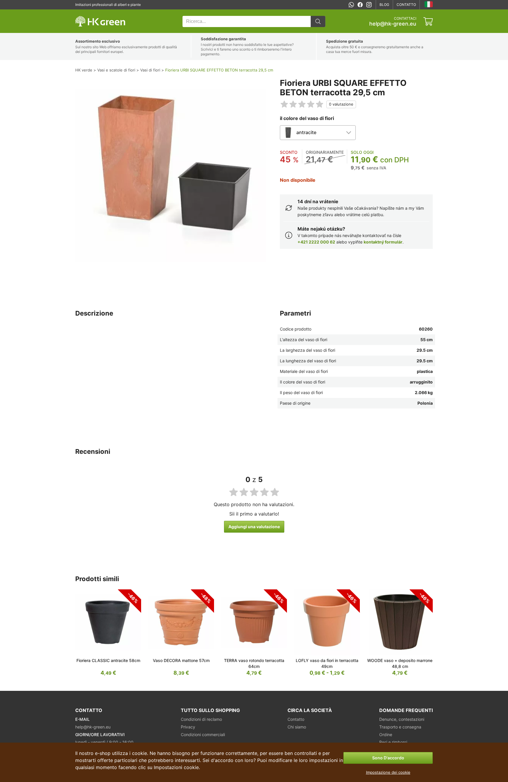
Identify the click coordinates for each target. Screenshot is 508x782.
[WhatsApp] (351, 4)
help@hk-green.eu (392, 24)
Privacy (188, 726)
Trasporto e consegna (400, 726)
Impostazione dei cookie (388, 772)
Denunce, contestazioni (401, 719)
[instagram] (369, 4)
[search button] (318, 21)
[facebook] (360, 4)
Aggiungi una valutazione (254, 526)
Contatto (406, 4)
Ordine (385, 734)
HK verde (83, 12)
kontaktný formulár (383, 241)
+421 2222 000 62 (316, 241)
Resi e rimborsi (393, 742)
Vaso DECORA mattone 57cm (181, 660)
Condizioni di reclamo (201, 719)
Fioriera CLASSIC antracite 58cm (108, 660)
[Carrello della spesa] (428, 21)
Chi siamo (297, 726)
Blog (384, 4)
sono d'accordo (388, 757)
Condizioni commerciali (203, 734)
